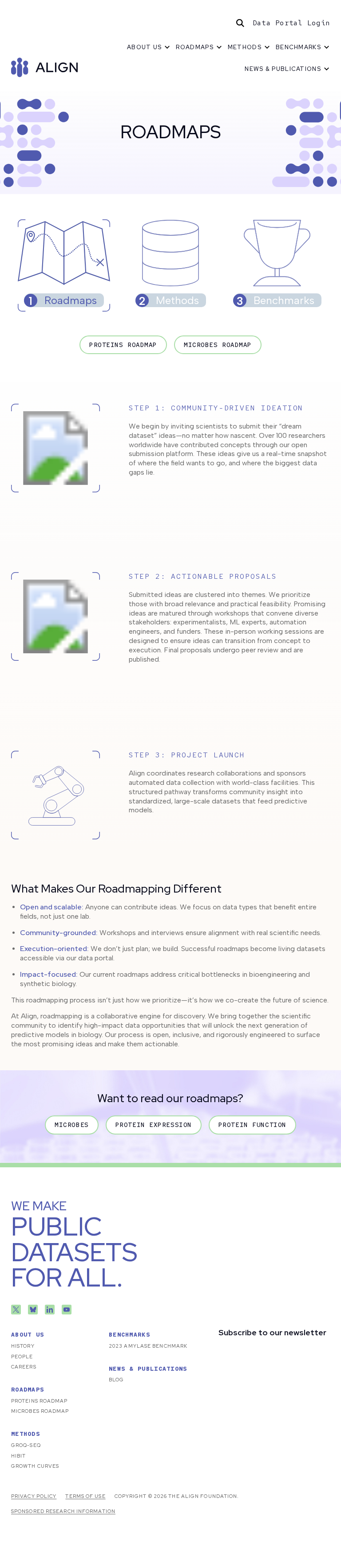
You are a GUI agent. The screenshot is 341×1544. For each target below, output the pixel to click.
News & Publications (283, 69)
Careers (23, 1367)
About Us (144, 47)
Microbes (71, 1125)
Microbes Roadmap (218, 345)
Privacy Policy (33, 1496)
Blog (116, 1379)
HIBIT (18, 1456)
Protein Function (252, 1125)
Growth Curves (35, 1466)
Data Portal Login (291, 22)
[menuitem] (148, 47)
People (22, 1356)
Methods (245, 47)
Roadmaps (194, 47)
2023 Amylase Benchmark (148, 1346)
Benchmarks (298, 47)
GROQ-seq (26, 1445)
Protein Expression (153, 1125)
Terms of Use (85, 1496)
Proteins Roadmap (123, 345)
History (23, 1346)
